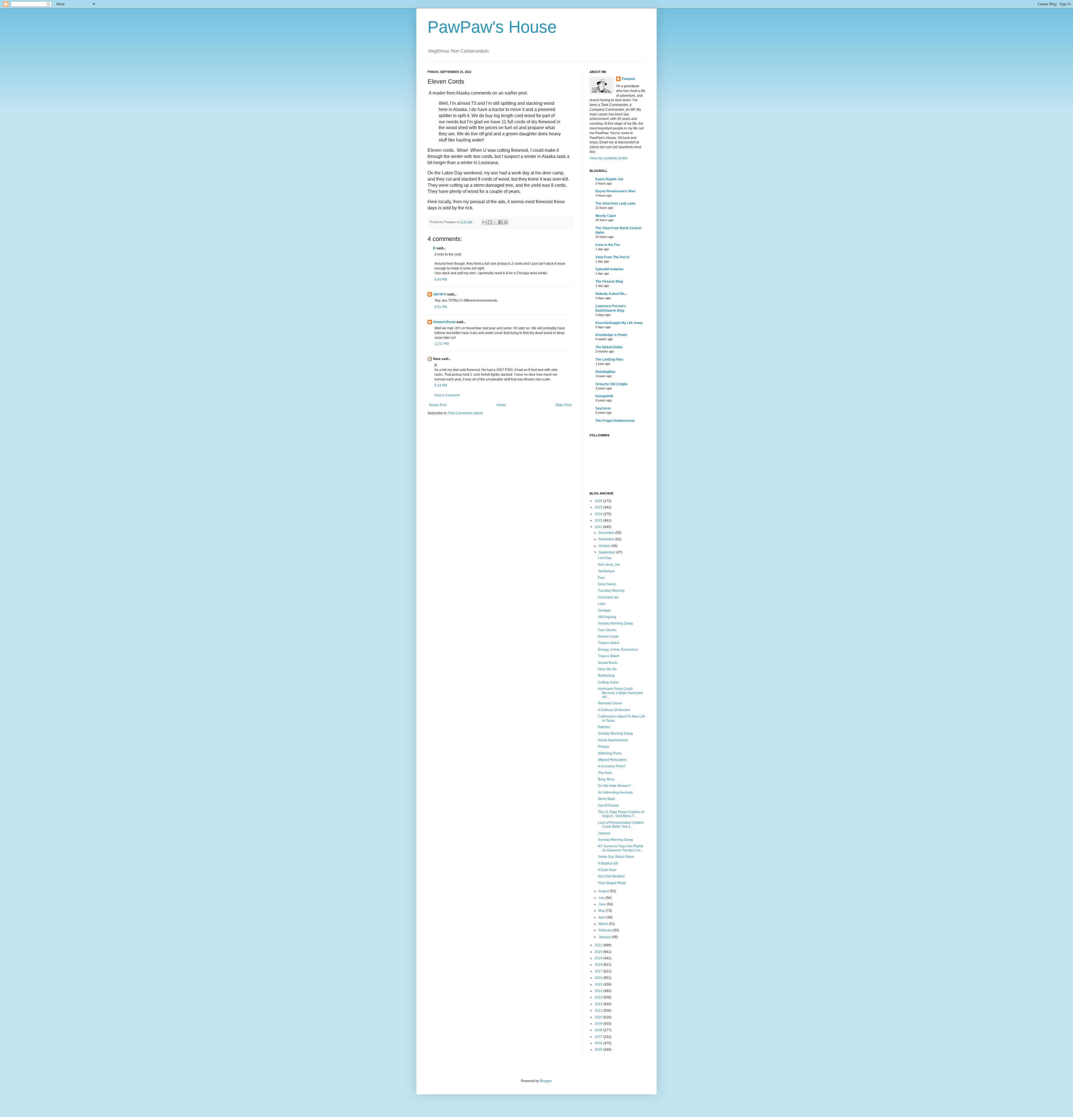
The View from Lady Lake (615, 203)
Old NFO (439, 294)
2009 (599, 1024)
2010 (599, 1017)
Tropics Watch (608, 643)
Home (501, 405)
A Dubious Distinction (614, 710)
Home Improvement (613, 740)
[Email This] (484, 222)
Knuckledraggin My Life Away (619, 323)
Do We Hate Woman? (614, 786)
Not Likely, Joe (609, 565)
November (607, 539)
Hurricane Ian (608, 597)
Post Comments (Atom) (465, 413)
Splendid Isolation (609, 269)
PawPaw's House (492, 27)
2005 (599, 1050)
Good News (607, 584)
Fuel (601, 578)
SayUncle (603, 408)
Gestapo (604, 610)
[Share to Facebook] (500, 222)
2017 (599, 971)
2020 (599, 952)
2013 (599, 997)
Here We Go (607, 669)
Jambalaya (606, 571)
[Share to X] (495, 222)
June (603, 904)
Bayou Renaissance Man (615, 191)
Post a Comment (447, 395)
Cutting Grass (608, 682)
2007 (599, 1037)
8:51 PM (441, 307)
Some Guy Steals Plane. (616, 857)
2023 (599, 520)
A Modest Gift (608, 863)
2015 (599, 984)
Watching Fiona (610, 753)
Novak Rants (608, 663)
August (604, 891)
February (606, 930)
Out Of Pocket (608, 806)
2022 (599, 527)
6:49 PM (441, 279)
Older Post (563, 405)
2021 (599, 945)
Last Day (604, 558)
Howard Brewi (444, 322)
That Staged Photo (612, 883)
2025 (599, 507)
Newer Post (438, 405)
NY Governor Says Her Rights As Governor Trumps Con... (620, 848)
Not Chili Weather (611, 876)
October (605, 546)
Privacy (603, 747)
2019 (599, 958)
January (605, 937)
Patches (604, 727)
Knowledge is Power (611, 335)
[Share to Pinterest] (506, 222)
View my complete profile (609, 158)
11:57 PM (442, 344)
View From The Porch (612, 257)
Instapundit (604, 396)
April (602, 917)
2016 (599, 978)
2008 (599, 1030)
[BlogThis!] (490, 222)
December (607, 533)
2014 (599, 991)
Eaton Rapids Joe (609, 179)
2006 (599, 1043)
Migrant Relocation (612, 760)
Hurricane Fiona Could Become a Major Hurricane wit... (620, 693)
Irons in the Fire (607, 245)
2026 (599, 501)
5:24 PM (441, 385)
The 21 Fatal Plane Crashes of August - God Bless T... (621, 814)
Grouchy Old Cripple (611, 384)
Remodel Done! (610, 703)
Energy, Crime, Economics (618, 650)
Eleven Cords (608, 636)
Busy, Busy (606, 779)
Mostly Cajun (605, 216)
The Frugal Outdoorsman (615, 421)
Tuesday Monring (611, 591)
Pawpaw (628, 79)
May (602, 911)
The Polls (605, 773)
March (604, 924)
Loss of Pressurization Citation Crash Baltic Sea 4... (621, 825)
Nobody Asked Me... (611, 294)
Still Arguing (607, 617)
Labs (602, 604)
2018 (599, 965)
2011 (599, 1010)
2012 (599, 1004)
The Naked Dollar (609, 347)
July (602, 898)
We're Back (606, 799)
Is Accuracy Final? (611, 766)
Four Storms (607, 630)
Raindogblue (605, 372)
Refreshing (606, 676)
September (607, 552)
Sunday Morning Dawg (615, 623)
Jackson (604, 833)
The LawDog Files (609, 359)
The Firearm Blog (609, 281)
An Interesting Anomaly (615, 792)
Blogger (546, 1081)
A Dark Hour (607, 870)
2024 (599, 514)
